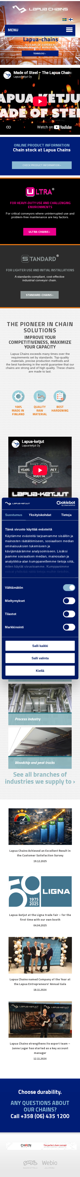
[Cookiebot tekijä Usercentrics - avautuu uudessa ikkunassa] (57, 503)
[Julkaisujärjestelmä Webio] (48, 1167)
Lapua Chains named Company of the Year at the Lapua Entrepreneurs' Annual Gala (40, 981)
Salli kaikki (40, 645)
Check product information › (42, 165)
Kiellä (40, 670)
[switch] (69, 600)
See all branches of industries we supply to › (40, 777)
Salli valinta (40, 658)
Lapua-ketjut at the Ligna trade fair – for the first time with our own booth (40, 917)
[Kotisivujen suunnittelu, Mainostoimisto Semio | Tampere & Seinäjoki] (31, 1167)
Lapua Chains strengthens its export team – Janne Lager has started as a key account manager (40, 1048)
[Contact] (71, 17)
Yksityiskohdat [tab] (40, 514)
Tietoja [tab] (66, 514)
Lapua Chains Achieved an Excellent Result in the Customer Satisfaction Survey (40, 852)
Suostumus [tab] (13, 514)
